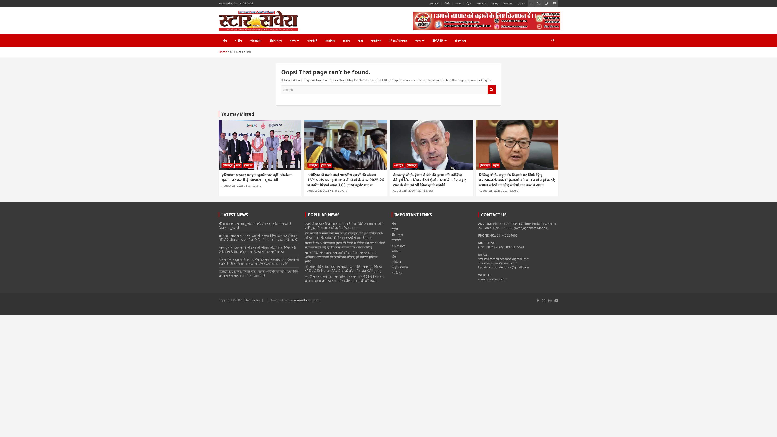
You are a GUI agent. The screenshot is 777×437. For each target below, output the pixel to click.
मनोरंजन (376, 40)
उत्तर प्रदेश (433, 3)
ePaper (437, 40)
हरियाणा (521, 3)
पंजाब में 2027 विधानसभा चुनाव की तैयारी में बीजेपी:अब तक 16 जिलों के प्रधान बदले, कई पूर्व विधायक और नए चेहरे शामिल (345, 245)
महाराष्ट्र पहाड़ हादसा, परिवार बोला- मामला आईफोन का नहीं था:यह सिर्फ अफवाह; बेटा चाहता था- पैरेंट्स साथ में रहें (258, 273)
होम (225, 40)
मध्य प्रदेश (481, 3)
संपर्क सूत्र (460, 40)
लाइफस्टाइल (398, 245)
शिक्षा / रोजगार (398, 40)
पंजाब (458, 3)
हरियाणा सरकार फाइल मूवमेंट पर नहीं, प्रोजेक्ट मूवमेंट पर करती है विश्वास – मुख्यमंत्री (257, 177)
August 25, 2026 (232, 185)
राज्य (293, 40)
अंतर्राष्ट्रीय (255, 40)
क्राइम (346, 40)
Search (492, 89)
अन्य (418, 40)
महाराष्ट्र (494, 3)
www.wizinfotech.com (304, 300)
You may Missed (237, 114)
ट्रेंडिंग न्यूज (276, 40)
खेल (360, 40)
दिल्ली (447, 3)
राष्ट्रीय (238, 40)
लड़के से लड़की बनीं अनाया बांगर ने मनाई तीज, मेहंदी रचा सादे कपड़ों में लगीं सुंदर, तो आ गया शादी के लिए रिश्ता (344, 226)
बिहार (468, 3)
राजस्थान (508, 3)
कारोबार (330, 40)
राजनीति (312, 40)
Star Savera (253, 185)
